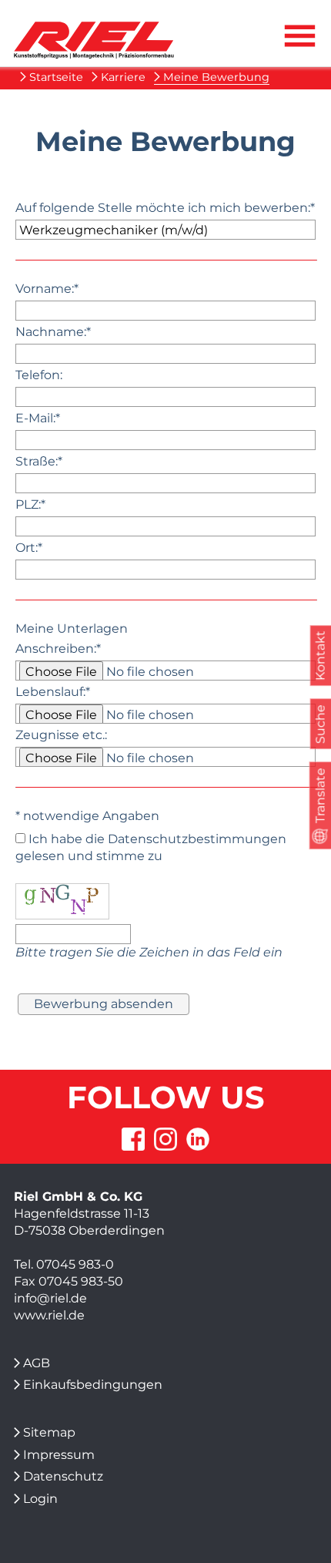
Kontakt (320, 656)
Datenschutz (63, 1476)
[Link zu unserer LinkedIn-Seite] (197, 1139)
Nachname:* (53, 331)
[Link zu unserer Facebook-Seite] (133, 1139)
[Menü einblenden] (300, 49)
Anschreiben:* (58, 648)
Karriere (123, 77)
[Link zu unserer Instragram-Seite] (165, 1139)
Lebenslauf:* (52, 691)
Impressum (59, 1454)
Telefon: (38, 375)
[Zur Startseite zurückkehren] (94, 29)
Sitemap (49, 1432)
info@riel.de (50, 1298)
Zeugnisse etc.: (61, 735)
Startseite (55, 77)
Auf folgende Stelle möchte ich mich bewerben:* (165, 207)
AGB (36, 1363)
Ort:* (28, 547)
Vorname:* (47, 288)
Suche (320, 724)
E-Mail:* (37, 418)
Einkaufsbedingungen (92, 1384)
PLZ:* (30, 504)
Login (40, 1498)
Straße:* (38, 461)
